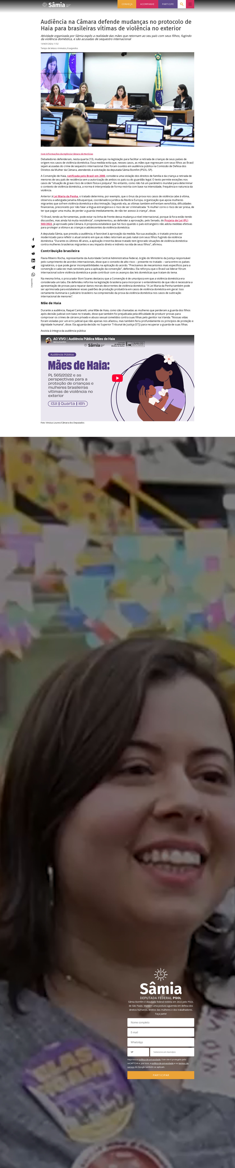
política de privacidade (150, 1059)
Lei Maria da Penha (66, 196)
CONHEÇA (126, 4)
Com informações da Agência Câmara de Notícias (67, 153)
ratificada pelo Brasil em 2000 (86, 176)
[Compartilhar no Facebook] (33, 239)
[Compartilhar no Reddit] (33, 253)
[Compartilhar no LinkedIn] (33, 260)
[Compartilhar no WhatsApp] (33, 274)
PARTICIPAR (161, 1075)
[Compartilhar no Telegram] (33, 267)
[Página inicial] (56, 3)
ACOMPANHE (147, 4)
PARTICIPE (168, 4)
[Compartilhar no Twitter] (33, 246)
